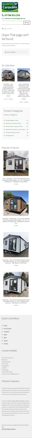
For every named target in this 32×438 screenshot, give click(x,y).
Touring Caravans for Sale (12, 132)
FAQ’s (5, 337)
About (5, 334)
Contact (6, 343)
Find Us (6, 340)
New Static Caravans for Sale (13, 123)
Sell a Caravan (7, 328)
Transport (6, 331)
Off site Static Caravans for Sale (14, 126)
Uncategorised (10, 135)
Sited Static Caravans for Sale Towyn (15, 129)
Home (5, 28)
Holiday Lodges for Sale (12, 120)
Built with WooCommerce (9, 429)
